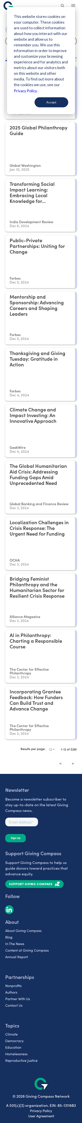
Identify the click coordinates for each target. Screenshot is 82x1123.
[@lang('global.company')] (8, 5)
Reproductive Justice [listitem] (21, 1060)
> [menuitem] (73, 763)
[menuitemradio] (66, 760)
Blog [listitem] (8, 937)
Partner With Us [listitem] (17, 998)
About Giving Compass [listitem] (23, 930)
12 (50, 749)
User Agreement (41, 1116)
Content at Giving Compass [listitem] (27, 950)
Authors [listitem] (11, 992)
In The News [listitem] (14, 943)
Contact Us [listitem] (14, 1005)
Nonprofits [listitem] (13, 985)
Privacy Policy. (26, 91)
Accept (51, 102)
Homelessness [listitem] (16, 1054)
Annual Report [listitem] (16, 956)
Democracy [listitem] (14, 1040)
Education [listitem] (13, 1047)
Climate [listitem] (11, 1034)
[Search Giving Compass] (63, 6)
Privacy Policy (41, 1110)
